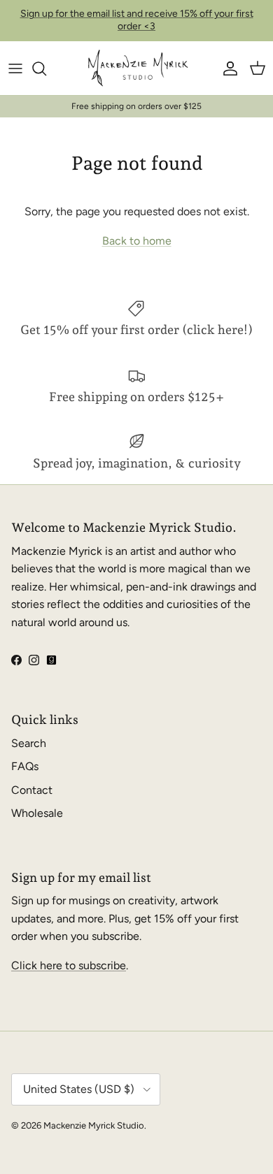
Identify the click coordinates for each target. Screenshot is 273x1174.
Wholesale (37, 813)
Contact (31, 790)
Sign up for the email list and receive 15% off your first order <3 (136, 20)
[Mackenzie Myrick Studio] (137, 68)
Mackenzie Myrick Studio (93, 1125)
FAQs (24, 766)
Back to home (137, 240)
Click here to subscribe (68, 965)
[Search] (46, 68)
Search (28, 743)
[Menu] (15, 68)
